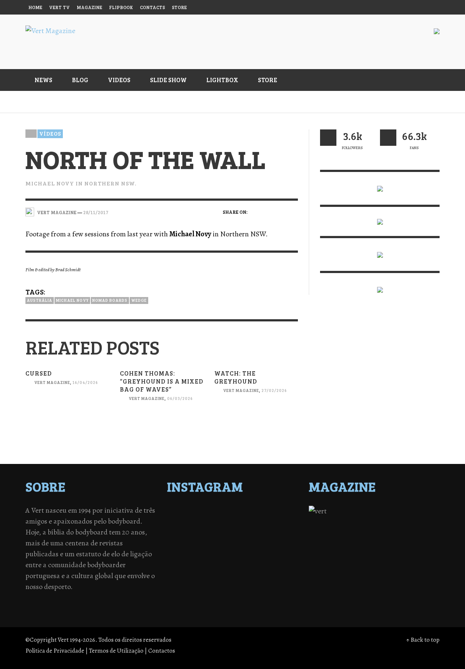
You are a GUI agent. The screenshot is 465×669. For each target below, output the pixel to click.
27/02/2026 (274, 390)
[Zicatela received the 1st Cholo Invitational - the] (280, 521)
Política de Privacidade (54, 650)
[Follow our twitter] (328, 137)
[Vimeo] (404, 7)
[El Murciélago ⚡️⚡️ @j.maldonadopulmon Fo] (185, 530)
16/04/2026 (85, 382)
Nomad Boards (110, 300)
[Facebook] (362, 7)
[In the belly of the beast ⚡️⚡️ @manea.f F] (248, 530)
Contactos (161, 650)
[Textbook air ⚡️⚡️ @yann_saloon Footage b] (280, 511)
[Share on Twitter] (268, 211)
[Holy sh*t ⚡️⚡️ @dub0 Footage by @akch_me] (185, 511)
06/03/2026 (180, 398)
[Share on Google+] (280, 211)
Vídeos (50, 133)
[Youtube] (417, 7)
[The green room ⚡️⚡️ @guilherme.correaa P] (217, 530)
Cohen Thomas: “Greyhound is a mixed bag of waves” (161, 381)
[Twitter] (390, 7)
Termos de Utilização (116, 650)
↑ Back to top (423, 640)
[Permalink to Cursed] (67, 413)
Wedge (139, 300)
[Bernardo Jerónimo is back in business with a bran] (185, 521)
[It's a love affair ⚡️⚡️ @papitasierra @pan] (217, 511)
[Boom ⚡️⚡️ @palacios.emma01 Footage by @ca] (217, 521)
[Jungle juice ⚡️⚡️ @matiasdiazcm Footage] (280, 540)
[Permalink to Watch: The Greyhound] (256, 421)
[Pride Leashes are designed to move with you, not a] (248, 549)
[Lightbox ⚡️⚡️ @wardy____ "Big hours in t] (217, 540)
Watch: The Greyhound (235, 377)
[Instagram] (376, 7)
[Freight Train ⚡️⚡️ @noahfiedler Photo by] (280, 530)
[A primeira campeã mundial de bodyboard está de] (248, 511)
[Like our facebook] (388, 137)
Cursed (38, 373)
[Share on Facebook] (255, 211)
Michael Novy (72, 300)
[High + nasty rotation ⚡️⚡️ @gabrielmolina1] (185, 540)
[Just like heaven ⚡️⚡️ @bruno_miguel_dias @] (248, 540)
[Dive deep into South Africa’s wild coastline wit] (217, 549)
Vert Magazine (52, 382)
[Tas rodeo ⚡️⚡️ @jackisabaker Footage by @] (185, 549)
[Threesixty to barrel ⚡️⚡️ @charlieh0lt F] (280, 549)
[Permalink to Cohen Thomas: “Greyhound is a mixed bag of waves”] (161, 429)
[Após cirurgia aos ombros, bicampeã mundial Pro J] (248, 521)
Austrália (39, 300)
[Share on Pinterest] (293, 211)
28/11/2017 (95, 212)
